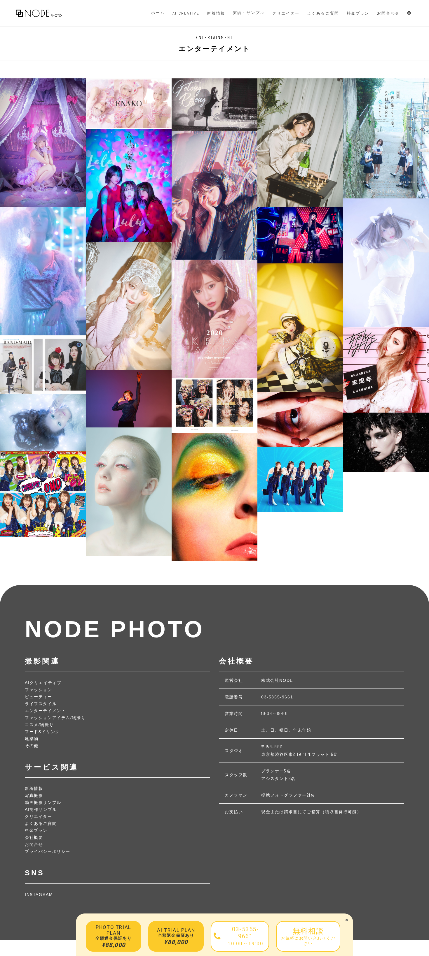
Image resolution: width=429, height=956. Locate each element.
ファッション (38, 689)
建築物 (32, 738)
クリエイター (38, 816)
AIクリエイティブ (43, 682)
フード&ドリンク (42, 731)
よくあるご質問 (41, 823)
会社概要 (34, 837)
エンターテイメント (45, 710)
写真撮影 (34, 795)
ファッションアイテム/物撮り (55, 717)
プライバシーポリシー (47, 851)
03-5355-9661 (277, 697)
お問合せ (34, 844)
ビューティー (38, 696)
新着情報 (34, 788)
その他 (32, 745)
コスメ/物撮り (39, 724)
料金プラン (36, 830)
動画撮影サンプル (43, 802)
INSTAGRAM (39, 894)
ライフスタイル (41, 703)
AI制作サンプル (41, 809)
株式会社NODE (277, 680)
